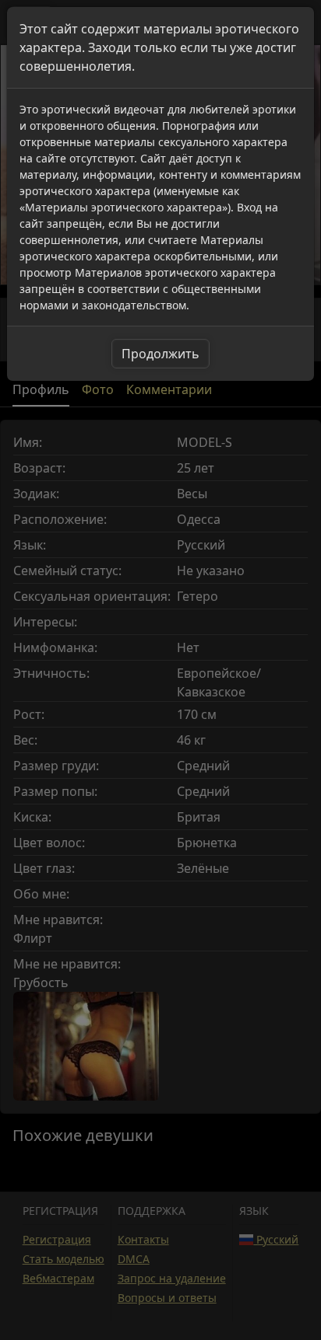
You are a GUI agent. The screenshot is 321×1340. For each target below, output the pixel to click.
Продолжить (160, 353)
